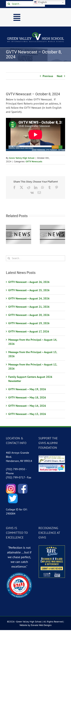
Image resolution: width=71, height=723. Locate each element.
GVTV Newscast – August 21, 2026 (29, 306)
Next (59, 76)
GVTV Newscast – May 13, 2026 (27, 414)
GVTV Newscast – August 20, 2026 (29, 315)
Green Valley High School (22, 157)
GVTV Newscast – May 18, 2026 (27, 397)
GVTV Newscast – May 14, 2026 (27, 405)
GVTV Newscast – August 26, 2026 (29, 282)
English (42, 2)
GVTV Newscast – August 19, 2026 (29, 323)
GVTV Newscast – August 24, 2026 (29, 298)
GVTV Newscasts (34, 161)
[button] (9, 234)
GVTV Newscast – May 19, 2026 (27, 389)
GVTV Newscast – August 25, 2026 (29, 290)
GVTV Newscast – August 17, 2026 (28, 331)
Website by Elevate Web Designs (35, 625)
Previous (48, 76)
